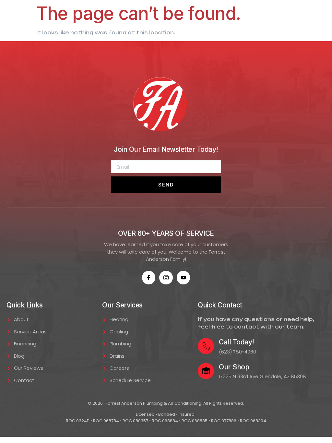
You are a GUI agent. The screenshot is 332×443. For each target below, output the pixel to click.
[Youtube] (183, 277)
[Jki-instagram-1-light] (166, 277)
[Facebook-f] (149, 277)
